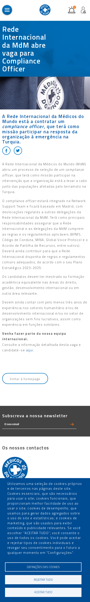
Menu (7, 10)
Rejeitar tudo (43, 580)
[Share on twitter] (18, 150)
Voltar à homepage (25, 379)
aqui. (30, 350)
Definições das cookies (43, 567)
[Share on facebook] (6, 150)
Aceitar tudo (43, 592)
